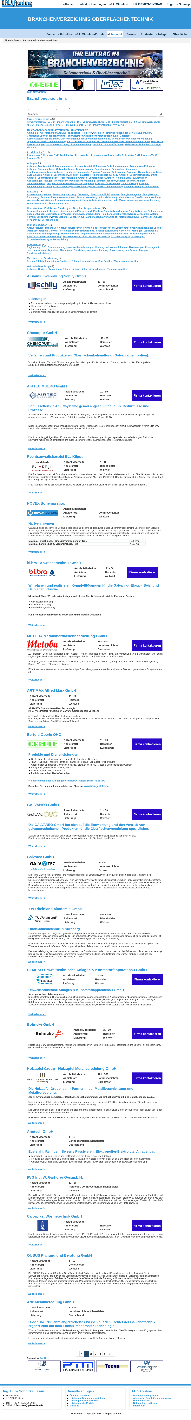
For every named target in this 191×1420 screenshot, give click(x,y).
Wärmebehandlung (38, 266)
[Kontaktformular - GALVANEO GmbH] (147, 814)
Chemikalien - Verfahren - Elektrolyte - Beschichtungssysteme (64, 208)
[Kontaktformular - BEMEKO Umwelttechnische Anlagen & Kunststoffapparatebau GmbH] (147, 979)
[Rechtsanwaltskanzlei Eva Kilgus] (42, 466)
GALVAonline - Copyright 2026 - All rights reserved (95, 1413)
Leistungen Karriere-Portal (83, 1400)
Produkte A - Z (35, 152)
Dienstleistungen (37, 225)
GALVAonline (119, 4)
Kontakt (82, 4)
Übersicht (115, 34)
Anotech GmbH (40, 1131)
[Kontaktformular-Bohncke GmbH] (147, 1033)
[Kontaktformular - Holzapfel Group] (147, 1078)
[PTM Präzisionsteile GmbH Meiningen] (78, 1366)
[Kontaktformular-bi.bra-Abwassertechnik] (142, 572)
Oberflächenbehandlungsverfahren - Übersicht (55, 130)
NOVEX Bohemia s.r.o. (46, 503)
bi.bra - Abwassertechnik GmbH (54, 563)
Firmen (131, 34)
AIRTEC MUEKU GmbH (47, 386)
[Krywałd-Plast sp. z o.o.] (146, 84)
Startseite (27, 40)
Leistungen (98, 4)
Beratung (32, 191)
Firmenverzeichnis (38, 119)
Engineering (34, 244)
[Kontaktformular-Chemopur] (147, 342)
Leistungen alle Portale (81, 1403)
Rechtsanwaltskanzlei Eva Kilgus (55, 456)
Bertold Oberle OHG (44, 734)
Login (170, 4)
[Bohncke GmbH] (49, 1033)
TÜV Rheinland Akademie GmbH (54, 909)
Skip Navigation (36, 92)
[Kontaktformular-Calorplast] (147, 1225)
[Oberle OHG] (42, 744)
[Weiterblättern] (109, 1354)
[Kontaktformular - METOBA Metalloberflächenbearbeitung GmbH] (147, 645)
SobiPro (44, 1358)
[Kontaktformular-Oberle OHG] (147, 743)
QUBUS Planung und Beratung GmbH (59, 1255)
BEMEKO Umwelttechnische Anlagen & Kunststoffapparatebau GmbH (87, 970)
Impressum (139, 1406)
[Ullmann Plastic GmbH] (78, 84)
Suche (50, 34)
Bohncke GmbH (40, 1024)
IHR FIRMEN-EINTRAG (147, 4)
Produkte (147, 34)
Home (69, 4)
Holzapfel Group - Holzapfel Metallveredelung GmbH (71, 1068)
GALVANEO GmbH (43, 805)
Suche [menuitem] (64, 108)
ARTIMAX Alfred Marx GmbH (51, 690)
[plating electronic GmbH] (44, 1366)
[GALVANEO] (42, 814)
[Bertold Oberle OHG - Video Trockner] (44, 84)
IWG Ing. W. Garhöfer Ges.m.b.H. (55, 1177)
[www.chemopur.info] (42, 342)
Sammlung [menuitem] (81, 107)
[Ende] (113, 1354)
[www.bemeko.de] (44, 979)
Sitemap (184, 4)
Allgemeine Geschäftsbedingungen (152, 1398)
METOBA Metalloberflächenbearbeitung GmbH (67, 636)
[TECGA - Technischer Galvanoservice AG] (112, 1366)
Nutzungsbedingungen (145, 1395)
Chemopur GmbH (42, 333)
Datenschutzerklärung (145, 1403)
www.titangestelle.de (96, 786)
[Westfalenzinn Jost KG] (146, 1366)
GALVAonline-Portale (90, 34)
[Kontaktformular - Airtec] (147, 395)
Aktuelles (65, 34)
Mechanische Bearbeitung (42, 258)
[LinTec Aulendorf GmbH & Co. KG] (112, 84)
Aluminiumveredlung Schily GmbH (56, 276)
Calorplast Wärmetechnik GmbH (54, 1216)
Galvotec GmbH (40, 857)
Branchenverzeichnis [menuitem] (44, 108)
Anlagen (162, 34)
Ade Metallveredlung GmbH (50, 1302)
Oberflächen (181, 34)
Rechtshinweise (141, 1400)
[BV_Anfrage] (95, 64)
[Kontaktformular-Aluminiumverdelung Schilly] (147, 285)
